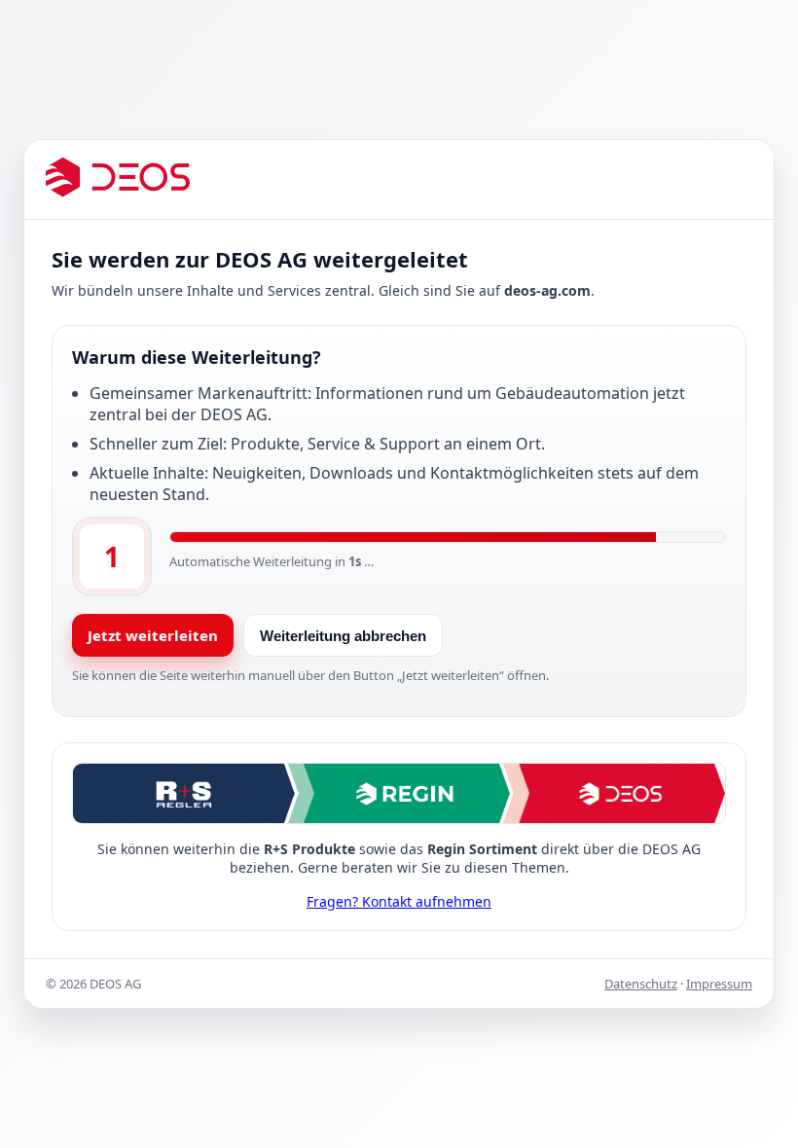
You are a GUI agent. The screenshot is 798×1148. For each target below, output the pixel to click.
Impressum (719, 983)
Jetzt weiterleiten (153, 635)
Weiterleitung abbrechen (343, 636)
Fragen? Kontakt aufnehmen (399, 901)
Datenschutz (640, 983)
